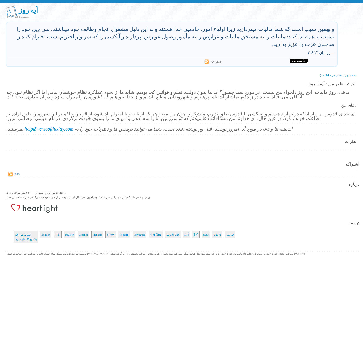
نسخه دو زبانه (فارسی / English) (338, 75)
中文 (57, 234)
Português (139, 234)
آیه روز (28, 10)
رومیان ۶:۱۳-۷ (319, 52)
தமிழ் (206, 234)
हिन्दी (195, 234)
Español (83, 234)
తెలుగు (217, 234)
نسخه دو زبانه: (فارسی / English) (26, 237)
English (45, 234)
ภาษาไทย (156, 234)
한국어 (111, 234)
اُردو (186, 234)
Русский (124, 234)
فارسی (230, 234)
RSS (17, 174)
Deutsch (69, 234)
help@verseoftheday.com (49, 128)
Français (97, 234)
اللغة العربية (173, 234)
